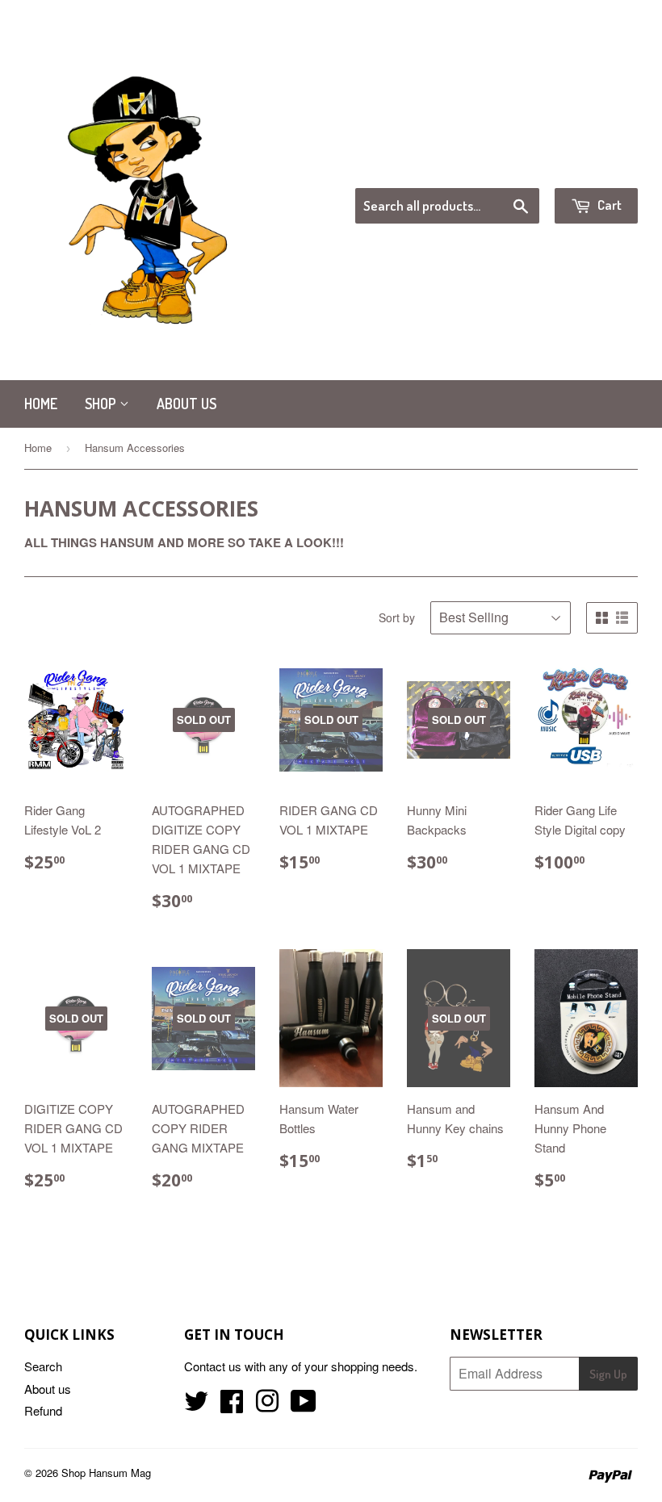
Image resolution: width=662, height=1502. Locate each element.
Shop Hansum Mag (106, 1472)
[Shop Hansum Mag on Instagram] (267, 1405)
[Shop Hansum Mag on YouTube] (303, 1405)
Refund (43, 1410)
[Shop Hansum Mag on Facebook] (232, 1405)
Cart (608, 204)
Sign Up (608, 1374)
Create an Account (592, 167)
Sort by (397, 617)
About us (186, 403)
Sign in (505, 167)
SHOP (102, 403)
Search (43, 1366)
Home (40, 403)
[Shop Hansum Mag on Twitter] (196, 1405)
